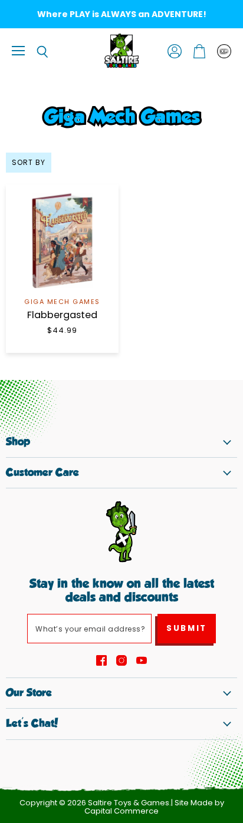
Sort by (28, 162)
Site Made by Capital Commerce (154, 807)
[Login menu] (224, 51)
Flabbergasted (62, 315)
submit (186, 628)
